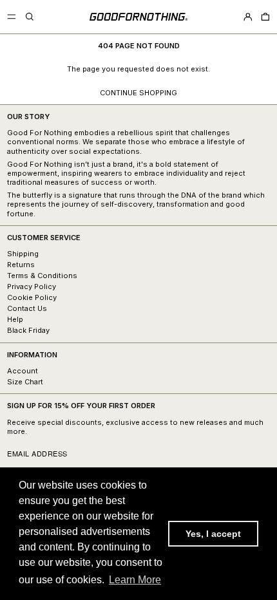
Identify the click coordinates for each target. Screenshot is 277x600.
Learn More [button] (135, 579)
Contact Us (27, 308)
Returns (21, 264)
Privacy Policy (31, 286)
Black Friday (28, 330)
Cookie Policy (32, 297)
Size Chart (25, 381)
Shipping (23, 253)
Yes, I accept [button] (213, 534)
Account (22, 370)
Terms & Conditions (42, 275)
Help (15, 319)
